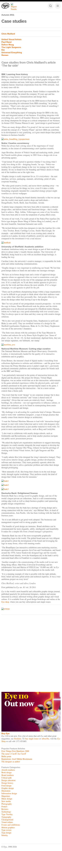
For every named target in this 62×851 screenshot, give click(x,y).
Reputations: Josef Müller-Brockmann (16, 759)
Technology (6, 811)
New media (6, 801)
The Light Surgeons (11, 47)
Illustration (5, 790)
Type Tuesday (7, 814)
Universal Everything (11, 52)
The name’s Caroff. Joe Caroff (13, 753)
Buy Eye (5, 733)
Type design (6, 832)
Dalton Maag (7, 44)
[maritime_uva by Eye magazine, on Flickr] (31, 344)
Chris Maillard (8, 34)
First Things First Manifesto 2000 (15, 751)
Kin (3, 50)
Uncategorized (7, 819)
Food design (6, 785)
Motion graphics (8, 827)
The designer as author (10, 761)
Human (4, 55)
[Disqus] (31, 652)
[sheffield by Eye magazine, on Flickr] (31, 242)
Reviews (4, 809)
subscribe (45, 738)
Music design (6, 798)
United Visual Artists (11, 39)
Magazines (5, 796)
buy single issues (32, 738)
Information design (9, 793)
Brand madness (7, 775)
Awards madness (8, 769)
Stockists (17, 738)
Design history (7, 783)
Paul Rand (6, 42)
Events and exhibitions (10, 824)
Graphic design (7, 788)
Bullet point (6, 756)
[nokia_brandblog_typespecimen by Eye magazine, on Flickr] (31, 139)
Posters (4, 806)
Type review (6, 830)
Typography (6, 817)
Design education (8, 780)
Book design (6, 772)
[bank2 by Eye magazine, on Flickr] (31, 485)
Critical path (6, 777)
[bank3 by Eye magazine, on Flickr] (31, 489)
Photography (6, 803)
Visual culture (7, 822)
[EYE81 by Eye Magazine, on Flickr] (31, 609)
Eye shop (5, 601)
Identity (4, 835)
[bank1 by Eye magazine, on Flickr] (31, 481)
